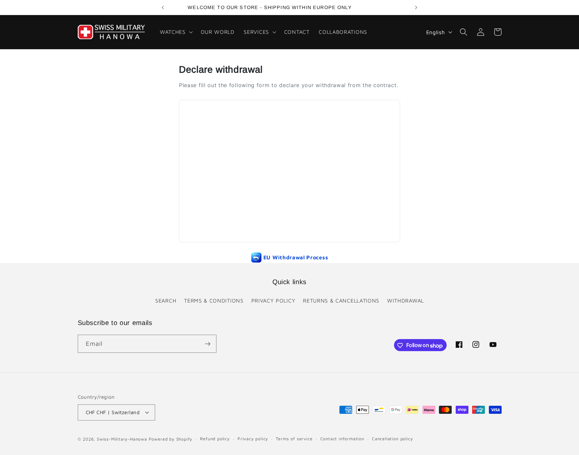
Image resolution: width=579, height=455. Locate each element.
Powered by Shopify (171, 439)
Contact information (342, 439)
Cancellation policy (392, 439)
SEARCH (165, 300)
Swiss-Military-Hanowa (122, 439)
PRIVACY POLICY (273, 300)
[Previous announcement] (162, 7)
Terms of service (294, 439)
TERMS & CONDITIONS (213, 300)
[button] (175, 32)
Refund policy (215, 439)
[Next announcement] (416, 7)
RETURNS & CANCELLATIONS (341, 300)
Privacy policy (253, 439)
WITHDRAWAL (405, 300)
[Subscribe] (207, 344)
